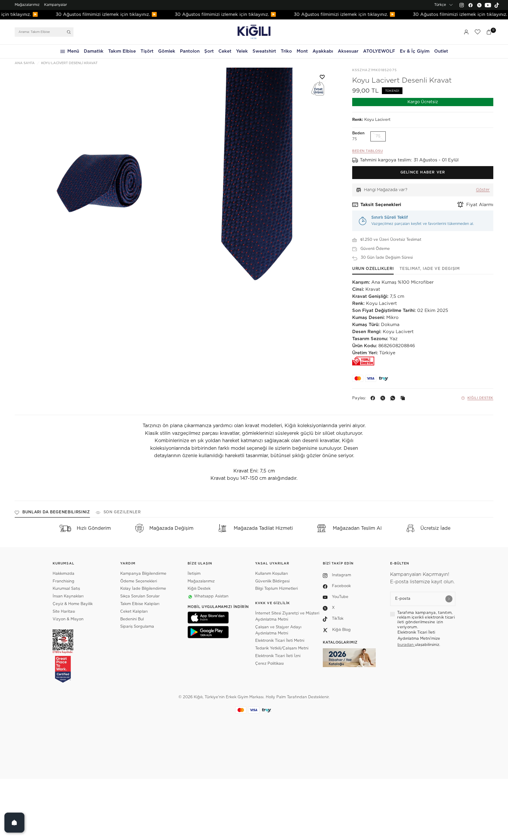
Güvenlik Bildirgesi (272, 581)
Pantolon (190, 51)
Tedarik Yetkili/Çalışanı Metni (281, 648)
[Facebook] (470, 5)
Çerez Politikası (269, 664)
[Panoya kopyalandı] (403, 398)
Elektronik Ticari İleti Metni (279, 641)
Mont (302, 51)
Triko (286, 51)
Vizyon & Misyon (68, 619)
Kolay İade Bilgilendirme (143, 589)
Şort (209, 51)
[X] (383, 398)
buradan (406, 645)
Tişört (147, 51)
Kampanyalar (55, 4)
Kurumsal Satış (66, 589)
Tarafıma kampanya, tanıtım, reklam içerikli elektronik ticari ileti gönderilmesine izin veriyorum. (426, 620)
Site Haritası (64, 612)
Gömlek (166, 51)
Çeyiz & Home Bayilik (73, 604)
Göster (483, 190)
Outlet (441, 51)
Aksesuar (348, 51)
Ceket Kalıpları (134, 612)
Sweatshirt (264, 51)
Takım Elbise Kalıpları (139, 604)
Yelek (242, 51)
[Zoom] (94, 187)
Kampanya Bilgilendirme (143, 574)
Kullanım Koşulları (271, 574)
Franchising (63, 581)
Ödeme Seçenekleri (138, 581)
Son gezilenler (122, 512)
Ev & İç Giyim (415, 51)
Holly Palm (276, 697)
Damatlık (93, 51)
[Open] (14, 823)
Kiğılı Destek (480, 398)
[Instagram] (461, 5)
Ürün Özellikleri (373, 269)
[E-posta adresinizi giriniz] (448, 598)
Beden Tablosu (367, 151)
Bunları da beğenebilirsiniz (56, 512)
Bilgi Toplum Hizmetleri (276, 589)
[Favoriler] (477, 32)
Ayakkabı (323, 51)
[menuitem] (27, 5)
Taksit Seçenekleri (380, 205)
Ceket (224, 51)
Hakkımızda (63, 574)
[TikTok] (496, 5)
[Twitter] (479, 5)
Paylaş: (359, 398)
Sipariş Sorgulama (137, 627)
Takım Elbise (122, 51)
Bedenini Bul (132, 619)
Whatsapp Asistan (211, 596)
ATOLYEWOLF (379, 51)
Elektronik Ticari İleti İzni (277, 656)
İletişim (194, 574)
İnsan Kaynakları (68, 596)
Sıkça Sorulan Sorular (140, 596)
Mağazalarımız (27, 4)
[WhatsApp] (393, 398)
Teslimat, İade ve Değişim (429, 269)
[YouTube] (488, 5)
